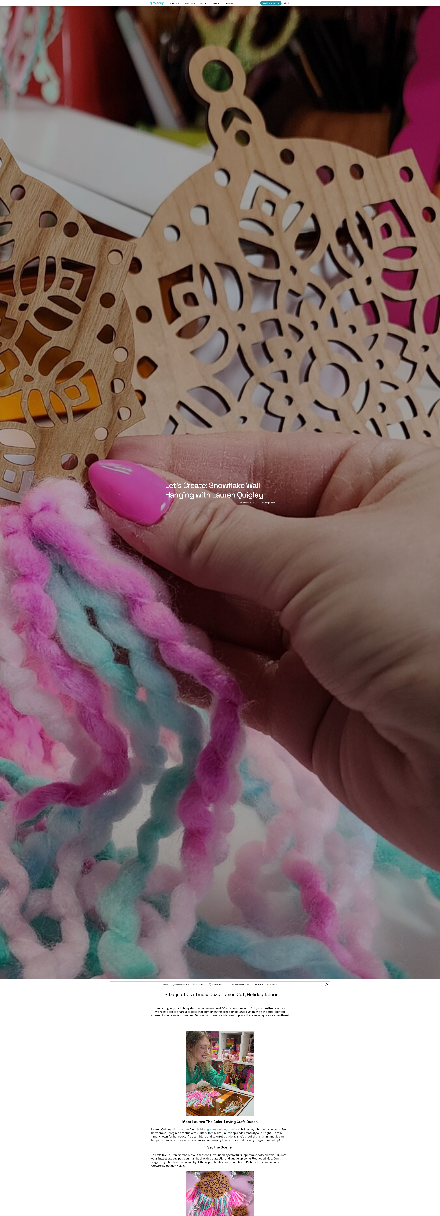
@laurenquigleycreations (223, 1129)
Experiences (188, 3)
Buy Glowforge (269, 3)
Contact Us (228, 3)
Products (173, 3)
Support (213, 3)
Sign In (287, 3)
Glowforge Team (267, 502)
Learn (201, 3)
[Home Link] (157, 3)
